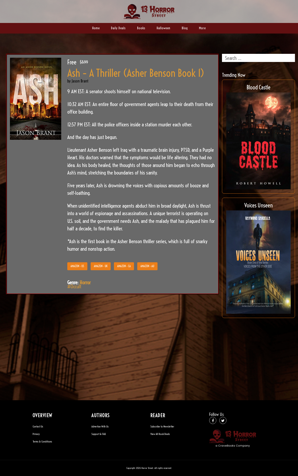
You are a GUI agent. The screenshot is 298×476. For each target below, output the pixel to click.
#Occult (74, 286)
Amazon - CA (124, 266)
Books (141, 28)
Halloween (163, 28)
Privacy (36, 434)
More (202, 28)
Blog (185, 28)
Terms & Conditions (42, 441)
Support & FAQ (98, 434)
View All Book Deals (160, 434)
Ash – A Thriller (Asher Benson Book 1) (135, 73)
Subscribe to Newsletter (162, 426)
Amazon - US (77, 266)
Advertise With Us (100, 426)
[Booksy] (149, 11)
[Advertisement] (258, 350)
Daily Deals (118, 28)
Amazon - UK (100, 266)
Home (96, 28)
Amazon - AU (147, 266)
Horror (85, 282)
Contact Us (38, 426)
